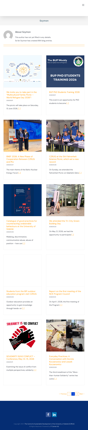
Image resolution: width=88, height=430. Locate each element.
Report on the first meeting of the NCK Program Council (65, 292)
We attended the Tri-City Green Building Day (64, 222)
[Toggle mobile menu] (83, 5)
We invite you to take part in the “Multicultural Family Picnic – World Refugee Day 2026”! (21, 95)
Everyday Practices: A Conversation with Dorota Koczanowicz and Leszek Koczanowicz (61, 360)
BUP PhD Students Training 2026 (64, 92)
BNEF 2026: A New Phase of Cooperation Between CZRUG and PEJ (20, 159)
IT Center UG (55, 426)
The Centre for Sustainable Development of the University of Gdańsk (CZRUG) (49, 424)
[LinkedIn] (54, 414)
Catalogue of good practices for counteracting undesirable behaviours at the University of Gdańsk (21, 225)
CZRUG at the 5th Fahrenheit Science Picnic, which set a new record (64, 159)
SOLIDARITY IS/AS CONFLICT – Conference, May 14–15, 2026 (20, 357)
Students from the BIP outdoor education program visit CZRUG (21, 292)
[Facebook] (48, 414)
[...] (19, 108)
